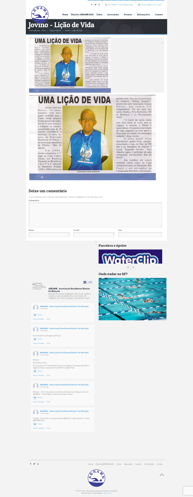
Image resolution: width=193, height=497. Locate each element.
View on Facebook (38, 319)
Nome (49, 230)
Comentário (95, 200)
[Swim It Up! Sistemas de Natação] (130, 263)
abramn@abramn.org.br (151, 4)
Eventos (128, 14)
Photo (40, 315)
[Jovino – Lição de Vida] (70, 91)
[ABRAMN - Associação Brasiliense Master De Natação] (39, 286)
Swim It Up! (107, 493)
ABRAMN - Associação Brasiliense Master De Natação (64, 306)
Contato (159, 14)
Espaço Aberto (55, 30)
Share (48, 319)
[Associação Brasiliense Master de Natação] (40, 12)
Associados (113, 14)
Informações (143, 14)
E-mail (93, 230)
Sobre (99, 14)
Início (43, 30)
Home (65, 14)
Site (120, 230)
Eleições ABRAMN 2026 (82, 14)
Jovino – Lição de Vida (73, 30)
